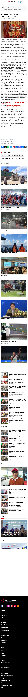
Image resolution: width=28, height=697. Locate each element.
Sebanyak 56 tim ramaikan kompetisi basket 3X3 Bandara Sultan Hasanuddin (13, 206)
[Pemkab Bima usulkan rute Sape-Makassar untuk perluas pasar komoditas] (14, 175)
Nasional (3, 671)
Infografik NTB (5, 667)
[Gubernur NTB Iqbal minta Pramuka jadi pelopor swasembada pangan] (4, 438)
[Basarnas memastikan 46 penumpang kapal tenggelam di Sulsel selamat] (14, 243)
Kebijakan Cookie (5, 680)
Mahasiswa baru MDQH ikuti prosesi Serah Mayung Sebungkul (16, 511)
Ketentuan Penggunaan (7, 675)
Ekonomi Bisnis (5, 635)
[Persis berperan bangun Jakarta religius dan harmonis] (4, 407)
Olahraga (3, 637)
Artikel (2, 650)
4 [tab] (16, 538)
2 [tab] (12, 538)
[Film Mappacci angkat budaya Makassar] (14, 476)
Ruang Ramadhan (5, 662)
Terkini (3, 610)
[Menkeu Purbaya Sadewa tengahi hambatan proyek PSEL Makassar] (14, 309)
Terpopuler (4, 426)
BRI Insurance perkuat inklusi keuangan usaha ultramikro (13, 274)
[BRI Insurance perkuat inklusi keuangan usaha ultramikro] (14, 265)
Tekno (2, 658)
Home (5, 7)
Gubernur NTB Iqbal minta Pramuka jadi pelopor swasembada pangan (16, 438)
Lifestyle (3, 642)
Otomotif (3, 655)
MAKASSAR (7, 158)
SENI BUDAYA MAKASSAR (18, 158)
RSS (2, 687)
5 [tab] (18, 538)
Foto (2, 516)
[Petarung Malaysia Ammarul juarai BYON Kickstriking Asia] (4, 452)
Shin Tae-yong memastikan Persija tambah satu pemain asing (16, 420)
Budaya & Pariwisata (13, 7)
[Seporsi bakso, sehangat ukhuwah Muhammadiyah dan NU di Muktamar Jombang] (4, 381)
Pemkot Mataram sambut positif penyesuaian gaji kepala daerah (13, 484)
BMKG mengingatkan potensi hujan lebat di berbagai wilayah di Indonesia (13, 340)
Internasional (4, 673)
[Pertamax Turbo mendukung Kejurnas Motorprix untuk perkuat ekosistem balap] (4, 414)
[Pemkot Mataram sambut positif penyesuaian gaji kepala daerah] (4, 375)
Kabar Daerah (4, 627)
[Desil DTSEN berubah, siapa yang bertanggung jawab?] (4, 394)
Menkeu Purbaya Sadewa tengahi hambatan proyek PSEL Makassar (13, 317)
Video (2, 620)
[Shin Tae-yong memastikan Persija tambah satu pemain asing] (4, 420)
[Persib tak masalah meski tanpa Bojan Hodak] (13, 288)
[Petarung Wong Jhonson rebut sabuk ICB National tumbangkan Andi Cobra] (4, 401)
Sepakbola (4, 640)
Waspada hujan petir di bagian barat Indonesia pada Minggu (14, 229)
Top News (4, 464)
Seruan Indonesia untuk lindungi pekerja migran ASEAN (13, 588)
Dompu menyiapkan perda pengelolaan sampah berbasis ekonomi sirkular (17, 497)
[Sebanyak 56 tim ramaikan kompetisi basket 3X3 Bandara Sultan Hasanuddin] (14, 197)
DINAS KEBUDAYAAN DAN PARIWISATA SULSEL (13, 155)
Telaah (3, 665)
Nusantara (3, 622)
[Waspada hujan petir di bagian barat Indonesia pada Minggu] (14, 220)
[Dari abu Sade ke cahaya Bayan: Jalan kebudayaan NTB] (4, 388)
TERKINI (3, 369)
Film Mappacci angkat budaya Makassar (12, 9)
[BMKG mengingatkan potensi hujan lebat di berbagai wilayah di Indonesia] (14, 331)
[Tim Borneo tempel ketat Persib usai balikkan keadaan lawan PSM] (14, 354)
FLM (3, 158)
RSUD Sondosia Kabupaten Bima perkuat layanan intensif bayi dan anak (17, 491)
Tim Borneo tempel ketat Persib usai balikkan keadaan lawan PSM (13, 363)
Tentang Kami (4, 682)
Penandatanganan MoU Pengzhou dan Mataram (10, 533)
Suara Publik (4, 624)
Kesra (2, 647)
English (3, 660)
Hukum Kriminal (5, 630)
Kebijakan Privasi (5, 678)
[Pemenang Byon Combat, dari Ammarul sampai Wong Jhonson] (4, 458)
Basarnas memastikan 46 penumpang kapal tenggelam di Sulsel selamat (13, 252)
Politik (2, 633)
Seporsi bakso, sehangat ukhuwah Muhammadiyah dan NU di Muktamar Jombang (17, 381)
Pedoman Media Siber (6, 685)
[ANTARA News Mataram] (15, 1)
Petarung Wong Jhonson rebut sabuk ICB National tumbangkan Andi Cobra (17, 401)
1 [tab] (10, 538)
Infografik (4, 540)
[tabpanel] (14, 528)
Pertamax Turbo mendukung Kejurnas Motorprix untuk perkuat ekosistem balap (16, 414)
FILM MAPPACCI (7, 152)
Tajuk (2, 653)
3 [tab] (14, 538)
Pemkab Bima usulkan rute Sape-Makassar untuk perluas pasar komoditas (13, 184)
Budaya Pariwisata (6, 645)
